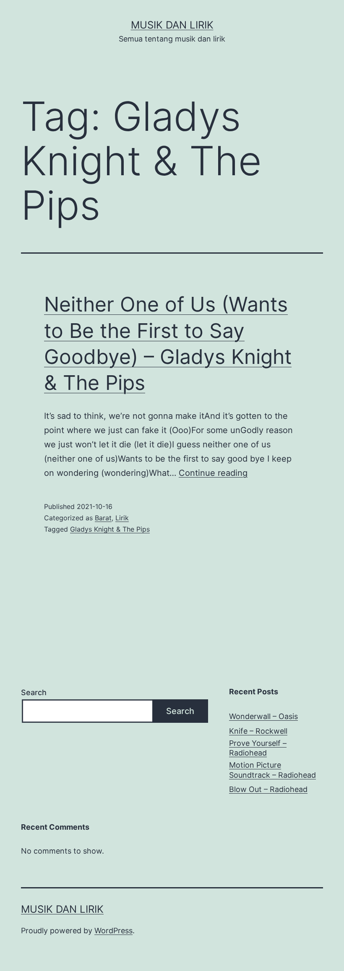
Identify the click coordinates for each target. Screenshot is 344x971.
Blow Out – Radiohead (268, 789)
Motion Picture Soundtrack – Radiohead (272, 770)
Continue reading (213, 473)
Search (34, 692)
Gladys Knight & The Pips (110, 529)
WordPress (113, 930)
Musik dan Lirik (172, 25)
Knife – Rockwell (258, 731)
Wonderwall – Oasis (263, 716)
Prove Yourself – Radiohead (258, 748)
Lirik (122, 518)
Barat (103, 518)
